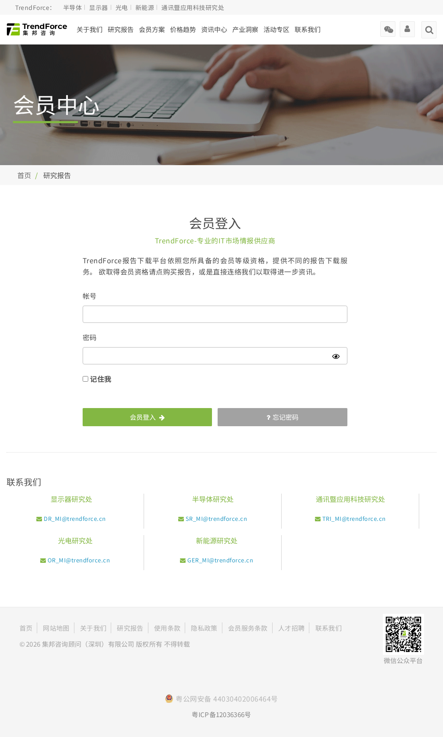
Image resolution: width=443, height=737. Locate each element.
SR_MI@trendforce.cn (216, 518)
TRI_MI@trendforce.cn (354, 518)
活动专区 (276, 29)
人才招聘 (291, 627)
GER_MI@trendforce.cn (220, 560)
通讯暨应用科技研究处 (192, 7)
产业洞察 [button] (245, 29)
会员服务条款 (248, 627)
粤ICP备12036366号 (221, 714)
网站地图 (56, 627)
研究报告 (121, 29)
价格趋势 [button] (183, 29)
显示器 (98, 7)
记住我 (101, 378)
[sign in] (407, 26)
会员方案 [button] (152, 29)
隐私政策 (204, 627)
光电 (122, 7)
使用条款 (167, 627)
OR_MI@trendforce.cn (79, 560)
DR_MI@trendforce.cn (75, 518)
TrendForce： (35, 7)
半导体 (72, 7)
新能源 (144, 7)
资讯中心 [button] (214, 29)
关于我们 (90, 29)
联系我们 (308, 29)
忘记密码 (286, 416)
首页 (24, 175)
